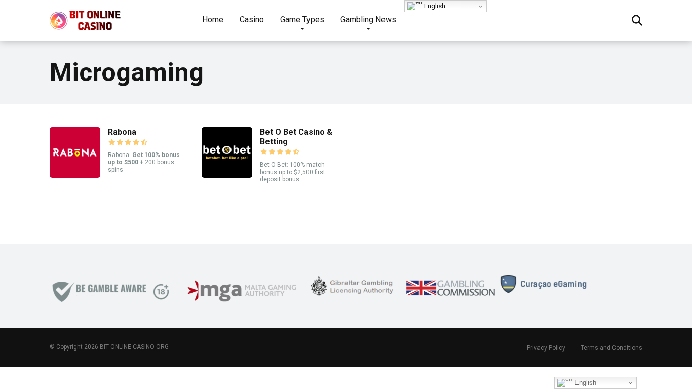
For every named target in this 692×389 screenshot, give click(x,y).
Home (212, 19)
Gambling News (368, 19)
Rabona (122, 132)
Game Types (302, 19)
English (433, 6)
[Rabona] (75, 175)
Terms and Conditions (611, 348)
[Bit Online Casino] (90, 16)
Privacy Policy (546, 348)
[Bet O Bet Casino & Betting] (227, 175)
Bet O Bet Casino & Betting (296, 136)
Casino (252, 19)
